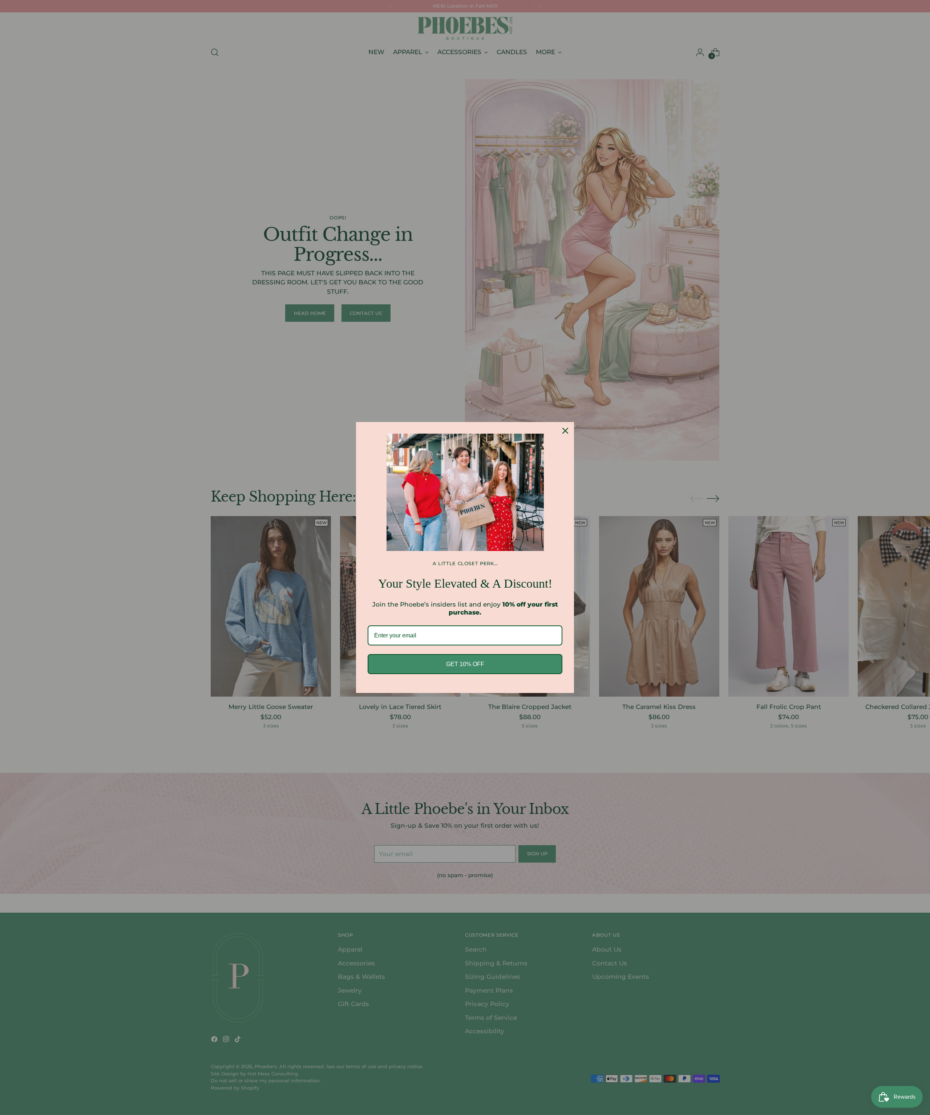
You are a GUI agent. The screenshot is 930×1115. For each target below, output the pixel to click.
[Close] (565, 430)
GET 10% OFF (465, 664)
